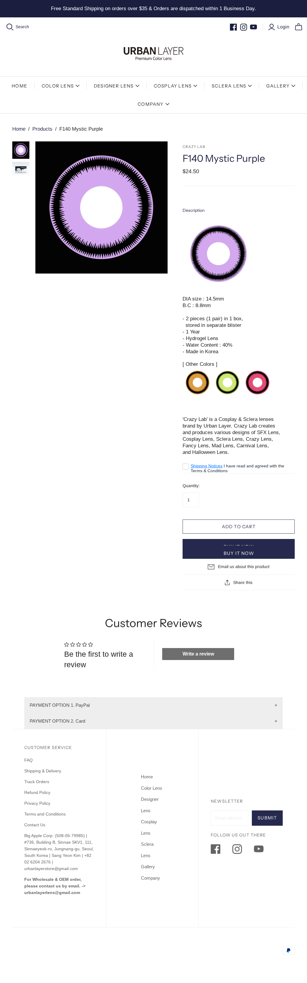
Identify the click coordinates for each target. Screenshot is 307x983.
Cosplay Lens (173, 86)
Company (150, 104)
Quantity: (191, 485)
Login (283, 26)
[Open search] (10, 27)
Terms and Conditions (45, 814)
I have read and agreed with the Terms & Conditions (237, 468)
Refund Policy (38, 792)
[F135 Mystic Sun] (198, 382)
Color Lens (58, 86)
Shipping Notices (206, 465)
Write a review (198, 653)
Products (42, 129)
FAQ (28, 760)
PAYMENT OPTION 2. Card (57, 721)
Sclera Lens (229, 86)
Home (19, 86)
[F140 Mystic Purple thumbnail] (21, 150)
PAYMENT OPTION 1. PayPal (60, 705)
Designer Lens (114, 86)
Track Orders (36, 781)
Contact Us (34, 824)
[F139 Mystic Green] (228, 382)
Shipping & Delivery (42, 770)
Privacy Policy (37, 803)
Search (22, 26)
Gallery (277, 86)
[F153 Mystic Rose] (258, 382)
